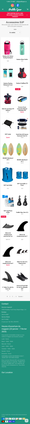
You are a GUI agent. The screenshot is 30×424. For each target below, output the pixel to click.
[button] (5, 59)
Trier (15, 29)
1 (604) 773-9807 (10, 1)
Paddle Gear (15, 9)
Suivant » (20, 296)
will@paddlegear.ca (21, 1)
